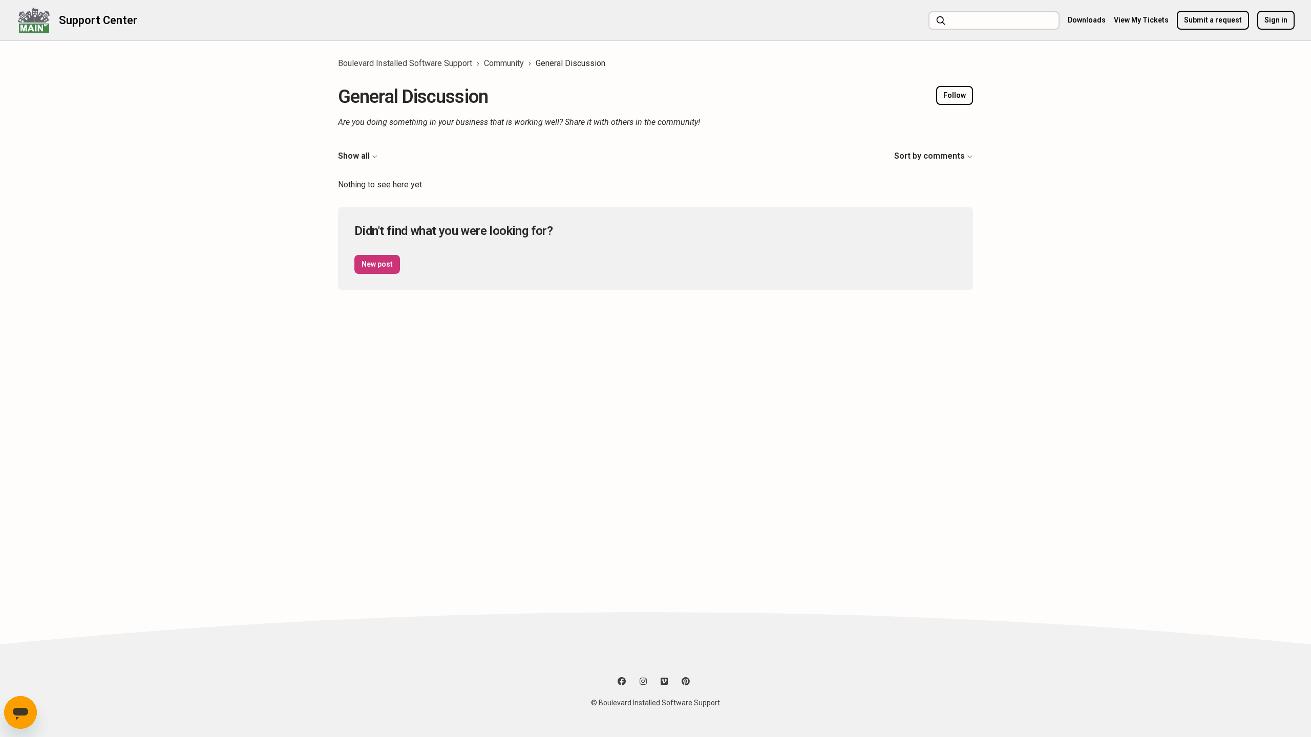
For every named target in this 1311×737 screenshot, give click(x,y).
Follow (954, 95)
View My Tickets (1141, 20)
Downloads (1087, 20)
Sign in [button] (1275, 20)
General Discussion (570, 63)
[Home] (33, 20)
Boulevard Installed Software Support (405, 63)
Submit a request (1213, 20)
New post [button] (377, 264)
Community (504, 63)
